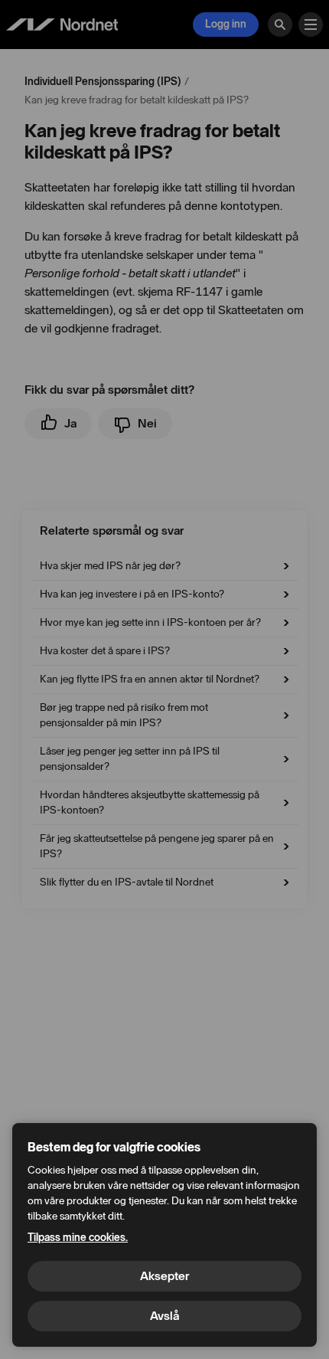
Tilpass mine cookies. (78, 1237)
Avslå (164, 1315)
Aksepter (164, 1276)
